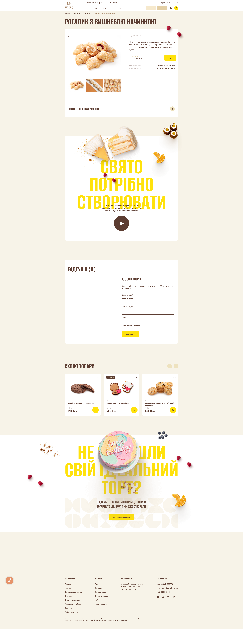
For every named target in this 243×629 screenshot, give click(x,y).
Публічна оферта (71, 612)
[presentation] (169, 366)
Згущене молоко (119, 8)
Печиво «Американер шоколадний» (82, 403)
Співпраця (69, 596)
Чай (129, 8)
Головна (67, 13)
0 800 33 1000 (113, 3)
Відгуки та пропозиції (73, 592)
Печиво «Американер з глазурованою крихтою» (159, 404)
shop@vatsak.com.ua (170, 588)
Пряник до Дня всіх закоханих (118, 403)
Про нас (68, 584)
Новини (68, 588)
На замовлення (138, 8)
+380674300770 (166, 584)
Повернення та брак (73, 604)
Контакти (68, 608)
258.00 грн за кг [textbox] (136, 59)
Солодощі (96, 8)
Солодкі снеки (106, 8)
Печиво (87, 13)
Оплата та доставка (73, 600)
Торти (87, 8)
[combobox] (139, 58)
